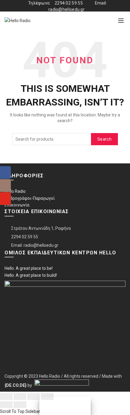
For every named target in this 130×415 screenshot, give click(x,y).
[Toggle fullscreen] (33, 396)
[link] (16, 385)
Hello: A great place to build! (31, 275)
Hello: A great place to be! (29, 268)
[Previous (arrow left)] (6, 404)
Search (104, 139)
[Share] (20, 396)
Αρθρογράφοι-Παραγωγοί (30, 198)
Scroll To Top (12, 411)
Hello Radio (15, 191)
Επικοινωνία (17, 204)
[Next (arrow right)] (20, 404)
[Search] (107, 20)
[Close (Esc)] (6, 396)
